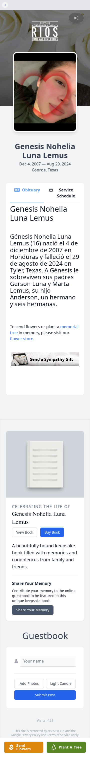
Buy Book (52, 532)
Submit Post (45, 695)
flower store (21, 338)
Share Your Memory (32, 610)
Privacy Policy (31, 735)
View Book (24, 532)
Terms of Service (58, 735)
